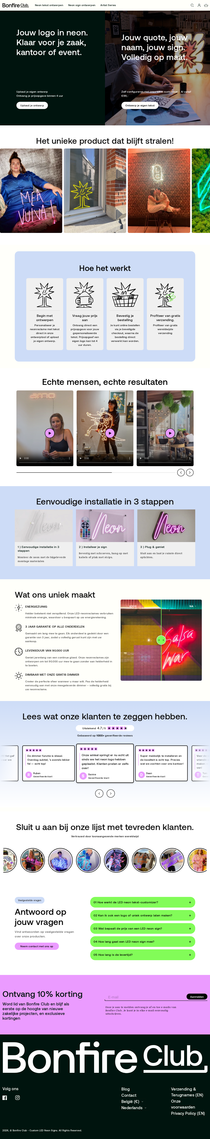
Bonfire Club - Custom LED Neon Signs (35, 1130)
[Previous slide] (181, 472)
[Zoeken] (192, 5)
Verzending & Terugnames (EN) (187, 1092)
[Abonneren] (197, 997)
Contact (128, 1095)
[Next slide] (190, 472)
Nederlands (131, 1107)
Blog (125, 1089)
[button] (99, 793)
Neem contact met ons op (36, 946)
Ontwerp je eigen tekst (140, 105)
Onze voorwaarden (183, 1104)
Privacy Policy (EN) (188, 1113)
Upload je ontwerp (32, 105)
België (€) (130, 1101)
